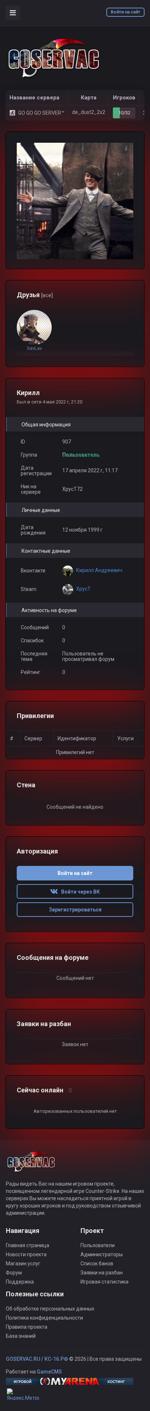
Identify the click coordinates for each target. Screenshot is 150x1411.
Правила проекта (26, 1327)
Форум (14, 1273)
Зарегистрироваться (75, 910)
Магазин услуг (23, 1263)
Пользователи (97, 1245)
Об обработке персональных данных (50, 1309)
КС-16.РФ (56, 1359)
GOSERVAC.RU (23, 1359)
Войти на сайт (125, 12)
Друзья (35, 295)
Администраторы (101, 1254)
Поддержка (20, 1282)
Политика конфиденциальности (44, 1318)
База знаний (21, 1336)
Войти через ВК (79, 892)
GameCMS (49, 1372)
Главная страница (27, 1245)
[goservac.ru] (54, 58)
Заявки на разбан (101, 1273)
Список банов (96, 1263)
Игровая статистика (104, 1282)
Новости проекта (26, 1254)
